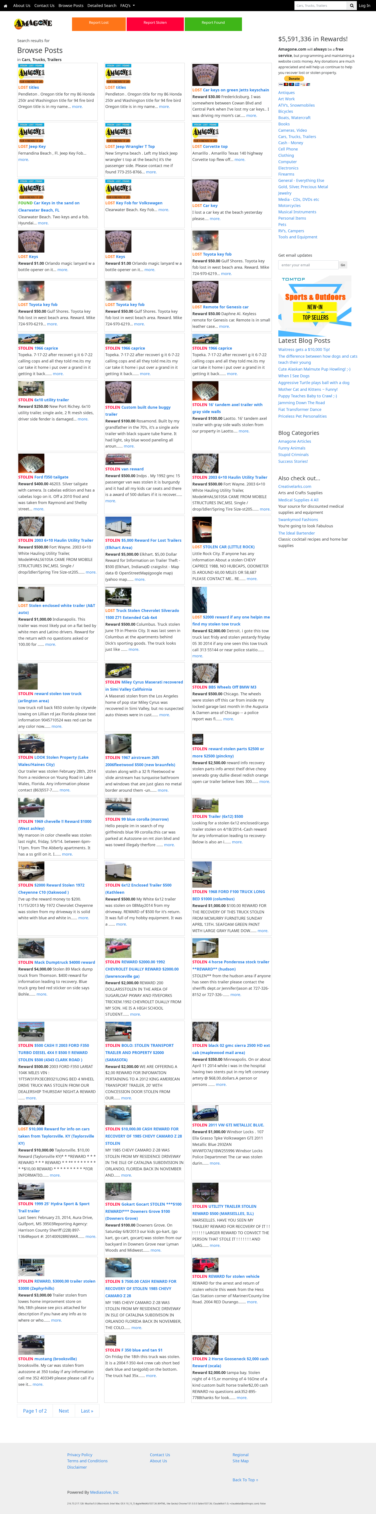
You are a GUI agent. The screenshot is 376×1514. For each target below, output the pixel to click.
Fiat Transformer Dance (299, 409)
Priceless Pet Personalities (302, 416)
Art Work (286, 98)
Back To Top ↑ (245, 1479)
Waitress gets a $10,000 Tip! (304, 349)
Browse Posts (71, 5)
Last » (87, 1411)
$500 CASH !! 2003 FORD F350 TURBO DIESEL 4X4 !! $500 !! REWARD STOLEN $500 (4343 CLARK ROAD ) (53, 1052)
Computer (287, 161)
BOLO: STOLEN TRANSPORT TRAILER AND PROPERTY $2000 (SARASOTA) (139, 1052)
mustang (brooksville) (47, 1358)
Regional (241, 1454)
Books (284, 123)
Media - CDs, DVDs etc (298, 199)
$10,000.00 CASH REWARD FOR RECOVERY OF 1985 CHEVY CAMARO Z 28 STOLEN (143, 1136)
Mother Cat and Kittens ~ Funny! (308, 389)
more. (77, 106)
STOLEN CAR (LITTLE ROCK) (223, 546)
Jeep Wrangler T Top (130, 146)
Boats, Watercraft (294, 117)
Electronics (288, 168)
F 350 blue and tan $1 (134, 1350)
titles (28, 87)
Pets (282, 224)
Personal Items (292, 218)
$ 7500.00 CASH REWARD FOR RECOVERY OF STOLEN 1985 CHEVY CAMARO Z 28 (140, 1288)
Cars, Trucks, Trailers (297, 136)
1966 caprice (38, 348)
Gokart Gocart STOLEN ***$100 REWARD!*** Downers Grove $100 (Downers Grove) (143, 1211)
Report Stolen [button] (155, 22)
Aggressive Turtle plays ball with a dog (313, 382)
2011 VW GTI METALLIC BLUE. (228, 1125)
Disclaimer (77, 1467)
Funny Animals (292, 448)
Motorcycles (289, 205)
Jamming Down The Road (301, 402)
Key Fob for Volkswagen (134, 202)
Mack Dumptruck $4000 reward (56, 962)
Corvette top (210, 146)
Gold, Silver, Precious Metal (303, 186)
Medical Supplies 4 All (298, 499)
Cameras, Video (292, 130)
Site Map (241, 1460)
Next (64, 1411)
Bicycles (285, 111)
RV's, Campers (291, 230)
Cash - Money (290, 142)
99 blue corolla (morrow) (137, 819)
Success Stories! (293, 461)
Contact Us (44, 5)
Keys (28, 256)
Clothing (286, 155)
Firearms (286, 174)
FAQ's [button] (126, 5)
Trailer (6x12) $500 (217, 816)
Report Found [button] (213, 22)
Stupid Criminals (293, 454)
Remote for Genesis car (220, 306)
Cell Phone (288, 149)
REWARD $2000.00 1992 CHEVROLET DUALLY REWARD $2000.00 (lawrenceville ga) (142, 969)
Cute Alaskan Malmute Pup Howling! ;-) (314, 369)
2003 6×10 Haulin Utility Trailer (229, 477)
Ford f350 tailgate (43, 477)
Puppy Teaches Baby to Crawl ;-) (307, 395)
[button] (39, 23)
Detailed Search (101, 5)
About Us (21, 5)
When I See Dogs (294, 375)
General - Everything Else (301, 180)
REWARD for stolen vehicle (226, 1276)
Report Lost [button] (99, 22)
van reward (124, 469)
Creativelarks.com (294, 486)
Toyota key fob (212, 254)
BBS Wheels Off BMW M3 (224, 687)
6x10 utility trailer (43, 399)
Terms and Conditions (87, 1460)
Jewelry (284, 193)
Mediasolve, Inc (104, 1492)
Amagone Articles (294, 441)
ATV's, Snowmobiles (296, 105)
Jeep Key (32, 146)
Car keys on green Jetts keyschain (230, 89)
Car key (205, 205)
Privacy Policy (79, 1454)
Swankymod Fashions (298, 519)
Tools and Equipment (297, 236)
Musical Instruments (297, 211)
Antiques (286, 92)
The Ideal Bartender (296, 533)
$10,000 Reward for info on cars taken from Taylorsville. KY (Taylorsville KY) (56, 1136)
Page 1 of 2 (35, 1411)
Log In (364, 5)
